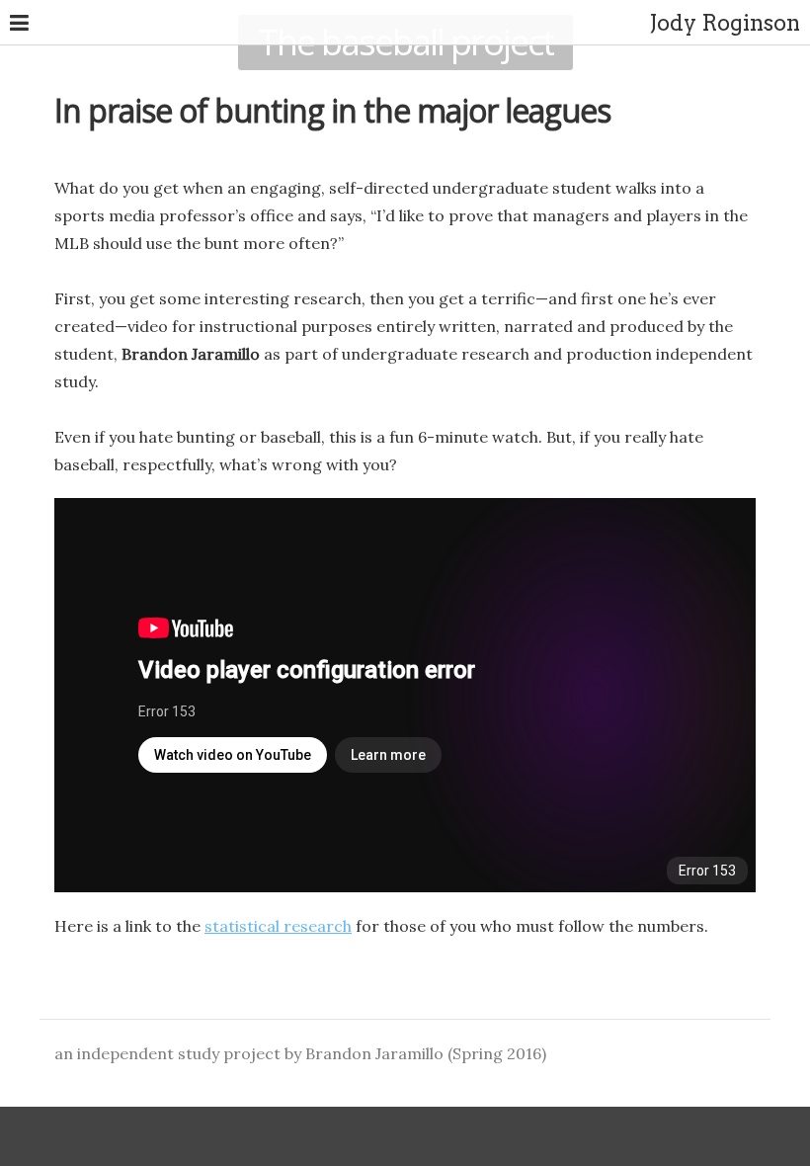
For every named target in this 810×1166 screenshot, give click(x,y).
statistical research (278, 926)
